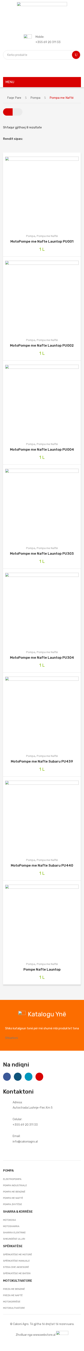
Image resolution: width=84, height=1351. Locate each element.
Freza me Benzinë (14, 1289)
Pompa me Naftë (47, 236)
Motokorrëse (11, 1301)
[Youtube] (39, 1077)
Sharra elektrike (14, 1232)
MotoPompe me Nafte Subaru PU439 (42, 761)
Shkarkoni (11, 1038)
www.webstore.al (44, 1334)
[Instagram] (18, 1077)
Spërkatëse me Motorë (17, 1254)
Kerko (76, 55)
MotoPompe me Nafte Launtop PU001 (42, 241)
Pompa (35, 98)
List (17, 112)
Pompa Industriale (15, 1185)
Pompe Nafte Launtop (42, 969)
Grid (8, 112)
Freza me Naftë (13, 1295)
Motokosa (9, 1220)
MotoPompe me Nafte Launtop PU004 (42, 449)
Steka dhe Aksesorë (16, 1267)
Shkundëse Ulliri (14, 1238)
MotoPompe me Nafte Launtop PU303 (42, 553)
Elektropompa (12, 1179)
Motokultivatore (14, 1308)
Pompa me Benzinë (14, 1191)
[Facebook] (7, 1077)
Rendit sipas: (13, 139)
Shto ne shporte (36, 193)
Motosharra (11, 1226)
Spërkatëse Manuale (16, 1260)
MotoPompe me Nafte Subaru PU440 (42, 865)
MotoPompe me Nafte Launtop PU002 (42, 345)
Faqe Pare (14, 98)
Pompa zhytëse (12, 1204)
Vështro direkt (48, 193)
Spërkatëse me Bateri (17, 1273)
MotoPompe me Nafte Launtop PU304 (42, 657)
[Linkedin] (28, 1077)
